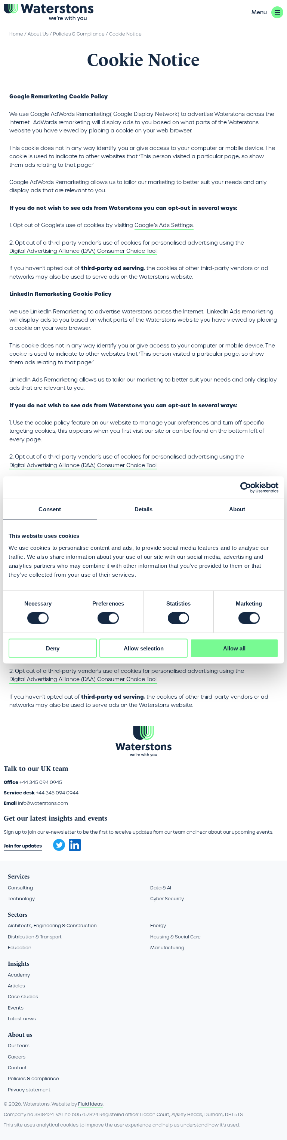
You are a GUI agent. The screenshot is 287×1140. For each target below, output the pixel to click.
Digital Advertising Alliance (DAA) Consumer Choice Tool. (83, 251)
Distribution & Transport (35, 937)
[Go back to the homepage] (48, 12)
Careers (16, 1057)
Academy (19, 975)
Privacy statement (29, 1089)
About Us (38, 34)
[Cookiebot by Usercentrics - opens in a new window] (245, 487)
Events (16, 1008)
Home (16, 34)
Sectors (17, 914)
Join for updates (23, 846)
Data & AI (160, 888)
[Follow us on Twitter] (56, 842)
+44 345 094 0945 (40, 782)
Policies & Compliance (79, 34)
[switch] (108, 618)
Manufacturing (167, 947)
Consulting (20, 888)
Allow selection (144, 648)
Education (19, 947)
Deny (52, 648)
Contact (17, 1067)
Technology (21, 898)
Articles (16, 986)
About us (20, 1034)
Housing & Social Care (175, 937)
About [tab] (237, 509)
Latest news (22, 1018)
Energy (158, 925)
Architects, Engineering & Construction (52, 925)
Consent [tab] (49, 509)
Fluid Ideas (90, 1104)
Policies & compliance (33, 1078)
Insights (18, 963)
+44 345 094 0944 (57, 793)
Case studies (23, 996)
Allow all (234, 648)
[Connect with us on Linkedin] (75, 849)
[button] (267, 12)
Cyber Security (167, 898)
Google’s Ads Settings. (164, 225)
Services (19, 876)
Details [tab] (144, 509)
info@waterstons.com (43, 803)
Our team (19, 1045)
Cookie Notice (125, 34)
